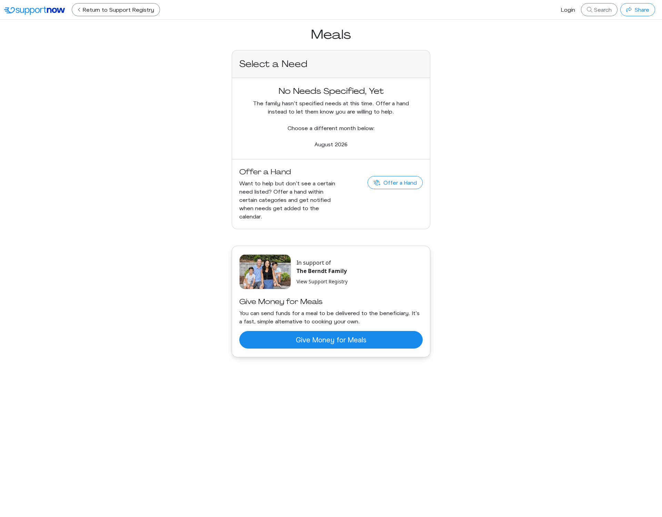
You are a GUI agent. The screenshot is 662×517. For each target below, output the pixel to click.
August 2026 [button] (331, 144)
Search (602, 9)
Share (641, 9)
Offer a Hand (399, 182)
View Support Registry (322, 281)
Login (568, 9)
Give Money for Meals (331, 339)
